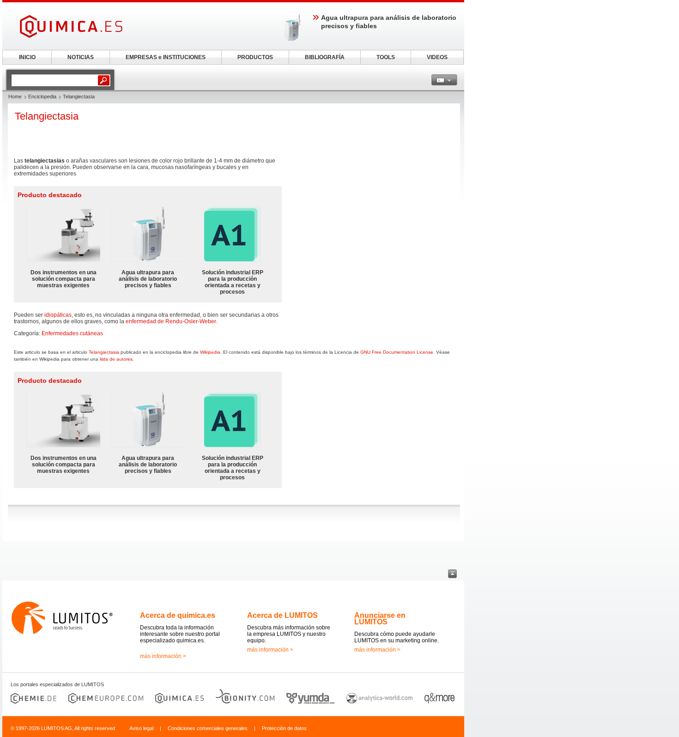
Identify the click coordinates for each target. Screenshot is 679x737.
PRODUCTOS (255, 57)
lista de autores (116, 359)
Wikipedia (210, 352)
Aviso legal (141, 728)
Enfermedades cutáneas (72, 333)
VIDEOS (437, 57)
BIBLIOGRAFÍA (325, 57)
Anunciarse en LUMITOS (380, 618)
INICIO (27, 57)
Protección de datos (284, 728)
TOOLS (385, 57)
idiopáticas (58, 315)
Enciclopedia (42, 96)
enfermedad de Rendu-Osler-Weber (171, 321)
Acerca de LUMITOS (282, 615)
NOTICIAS (80, 57)
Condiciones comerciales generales (208, 728)
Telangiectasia (104, 352)
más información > (163, 656)
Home (15, 96)
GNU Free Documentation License (396, 352)
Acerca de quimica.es (177, 615)
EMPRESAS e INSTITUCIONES (166, 57)
